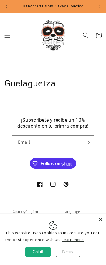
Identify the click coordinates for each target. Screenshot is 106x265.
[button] (7, 35)
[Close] (101, 219)
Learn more (73, 239)
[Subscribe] (87, 142)
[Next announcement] (99, 6)
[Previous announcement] (6, 6)
